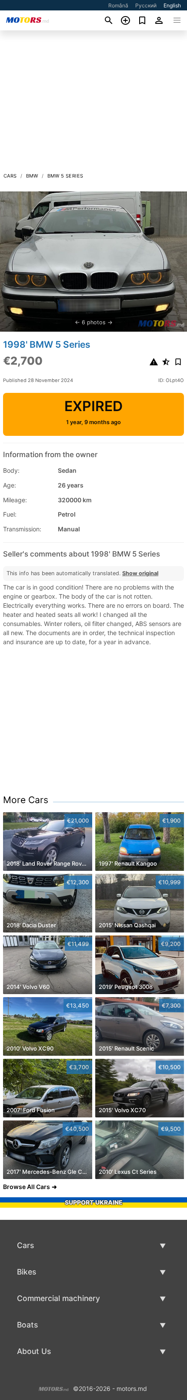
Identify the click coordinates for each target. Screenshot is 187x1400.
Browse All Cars (26, 1186)
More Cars (25, 799)
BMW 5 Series (65, 176)
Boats (27, 1324)
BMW (32, 176)
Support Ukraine (94, 1202)
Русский (146, 5)
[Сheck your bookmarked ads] (142, 20)
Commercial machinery (58, 1298)
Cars (10, 176)
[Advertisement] (93, 104)
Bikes (26, 1271)
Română (118, 5)
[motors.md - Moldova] (53, 1388)
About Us (34, 1351)
